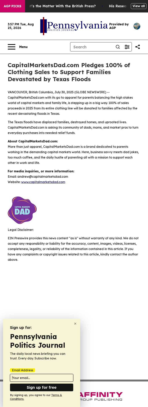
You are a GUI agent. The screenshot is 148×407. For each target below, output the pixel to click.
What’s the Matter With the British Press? (59, 6)
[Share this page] (137, 47)
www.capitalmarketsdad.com (43, 182)
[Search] (117, 46)
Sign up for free (41, 387)
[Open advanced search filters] (127, 46)
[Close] (75, 323)
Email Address (22, 370)
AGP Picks (12, 6)
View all (139, 6)
